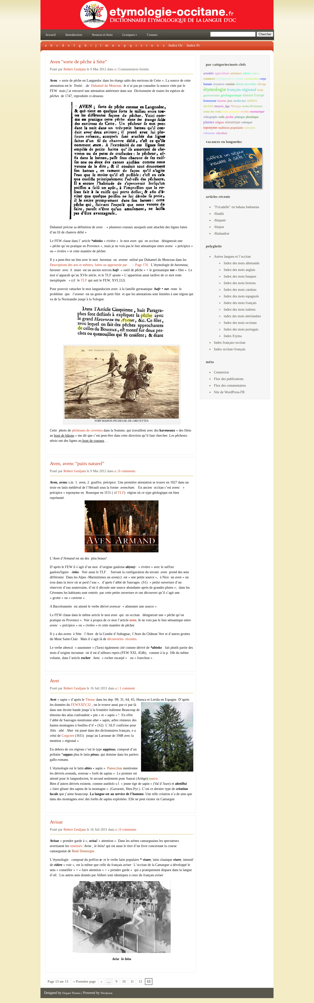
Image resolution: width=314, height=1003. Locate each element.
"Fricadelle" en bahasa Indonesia (236, 207)
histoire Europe (253, 95)
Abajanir (220, 220)
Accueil (50, 35)
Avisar (56, 822)
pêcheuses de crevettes (87, 430)
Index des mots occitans (240, 323)
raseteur (75, 846)
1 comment (127, 688)
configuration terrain (230, 78)
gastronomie (211, 95)
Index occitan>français (229, 349)
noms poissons (231, 111)
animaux (236, 73)
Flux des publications (228, 379)
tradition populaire (230, 127)
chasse (255, 73)
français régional (241, 89)
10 (124, 981)
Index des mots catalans (240, 290)
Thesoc (90, 699)
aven (133, 620)
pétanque (240, 117)
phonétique (252, 117)
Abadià (219, 214)
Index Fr (193, 45)
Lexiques (129, 35)
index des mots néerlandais (242, 316)
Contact (152, 35)
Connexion (221, 372)
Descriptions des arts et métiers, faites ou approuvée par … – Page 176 (99, 265)
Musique (236, 106)
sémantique (232, 122)
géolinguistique (231, 95)
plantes (208, 122)
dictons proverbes (246, 84)
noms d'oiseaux (252, 106)
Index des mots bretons (240, 283)
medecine (239, 100)
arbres (247, 73)
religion (219, 122)
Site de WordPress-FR (229, 392)
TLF (84, 280)
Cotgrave (68, 735)
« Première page (84, 981)
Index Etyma (233, 336)
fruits (260, 90)
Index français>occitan (229, 342)
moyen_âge (222, 106)
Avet (54, 680)
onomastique (257, 111)
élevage (262, 84)
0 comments (126, 471)
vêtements (209, 133)
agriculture (222, 73)
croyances (218, 84)
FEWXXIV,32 (81, 705)
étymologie (214, 89)
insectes (221, 100)
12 (140, 981)
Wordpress (106, 992)
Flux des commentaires (230, 385)
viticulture (221, 133)
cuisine (230, 84)
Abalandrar (221, 233)
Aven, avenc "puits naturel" (77, 463)
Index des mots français (240, 303)
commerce (209, 78)
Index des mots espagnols (241, 296)
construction (252, 78)
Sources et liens (102, 35)
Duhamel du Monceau (106, 86)
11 (132, 981)
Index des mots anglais (239, 270)
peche (230, 117)
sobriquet (246, 122)
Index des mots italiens (239, 309)
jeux (229, 100)
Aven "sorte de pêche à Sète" (78, 61)
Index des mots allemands (241, 263)
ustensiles (249, 127)
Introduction (73, 35)
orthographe (210, 117)
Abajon (219, 227)
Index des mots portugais (241, 329)
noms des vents (212, 111)
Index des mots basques (240, 276)
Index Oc (176, 45)
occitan (245, 111)
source (153, 778)
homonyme (209, 100)
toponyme (210, 127)
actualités (208, 73)
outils (221, 117)
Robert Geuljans (75, 69)
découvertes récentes (121, 639)
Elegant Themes (71, 992)
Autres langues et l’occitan (232, 256)
